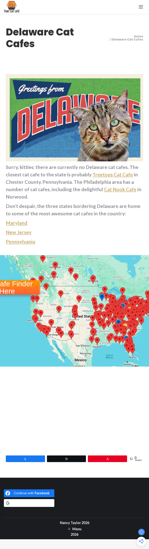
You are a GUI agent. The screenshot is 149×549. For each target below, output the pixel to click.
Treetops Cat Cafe (113, 174)
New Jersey (18, 232)
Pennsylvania (20, 241)
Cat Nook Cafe (120, 189)
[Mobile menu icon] (141, 6)
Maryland (16, 223)
